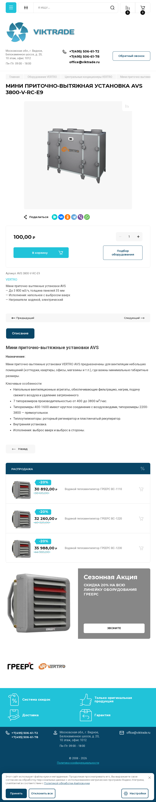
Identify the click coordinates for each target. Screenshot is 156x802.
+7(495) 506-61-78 (84, 56)
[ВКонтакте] (61, 217)
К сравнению (127, 106)
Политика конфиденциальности (78, 763)
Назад (23, 449)
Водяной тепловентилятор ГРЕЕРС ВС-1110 (93, 489)
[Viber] (80, 217)
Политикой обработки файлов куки (67, 783)
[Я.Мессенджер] (54, 217)
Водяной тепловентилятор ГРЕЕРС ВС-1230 (93, 548)
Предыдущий (25, 317)
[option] (78, 155)
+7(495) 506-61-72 (84, 51)
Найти (112, 7)
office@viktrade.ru (84, 62)
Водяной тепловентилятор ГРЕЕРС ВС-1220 (93, 518)
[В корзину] (141, 489)
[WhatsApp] (87, 217)
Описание (20, 333)
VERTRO (11, 279)
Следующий (132, 317)
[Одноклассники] (67, 217)
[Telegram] (74, 217)
